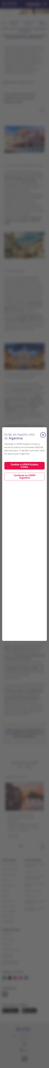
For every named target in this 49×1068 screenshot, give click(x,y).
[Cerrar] (43, 435)
